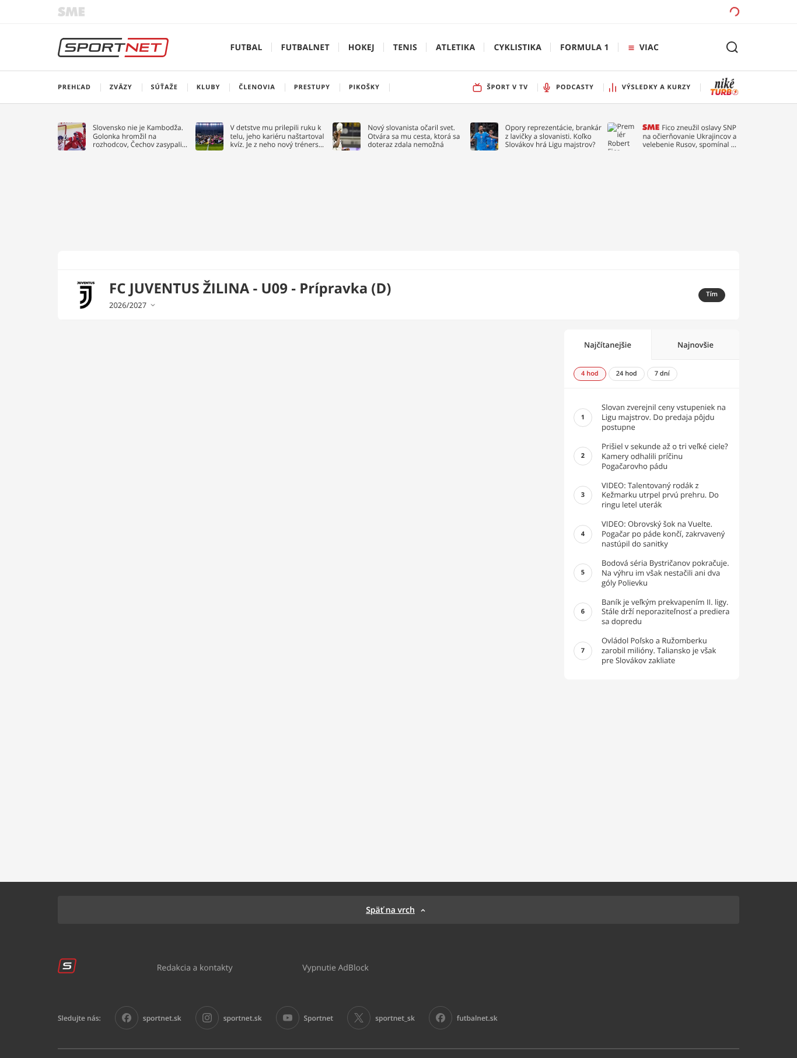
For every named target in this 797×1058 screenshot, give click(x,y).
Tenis (405, 47)
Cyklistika (517, 47)
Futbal (246, 47)
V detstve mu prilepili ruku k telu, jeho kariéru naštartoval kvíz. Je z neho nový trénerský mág (278, 136)
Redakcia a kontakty (195, 967)
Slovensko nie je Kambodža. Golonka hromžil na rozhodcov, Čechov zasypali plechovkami (138, 136)
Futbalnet (305, 47)
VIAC (649, 47)
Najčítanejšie (607, 344)
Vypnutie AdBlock (335, 967)
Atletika (455, 47)
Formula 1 (584, 47)
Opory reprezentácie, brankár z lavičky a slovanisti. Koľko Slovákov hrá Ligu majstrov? (553, 136)
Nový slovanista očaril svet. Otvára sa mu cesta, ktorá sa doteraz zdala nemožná (414, 136)
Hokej (361, 47)
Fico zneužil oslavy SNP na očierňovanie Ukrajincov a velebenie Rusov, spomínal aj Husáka (689, 136)
